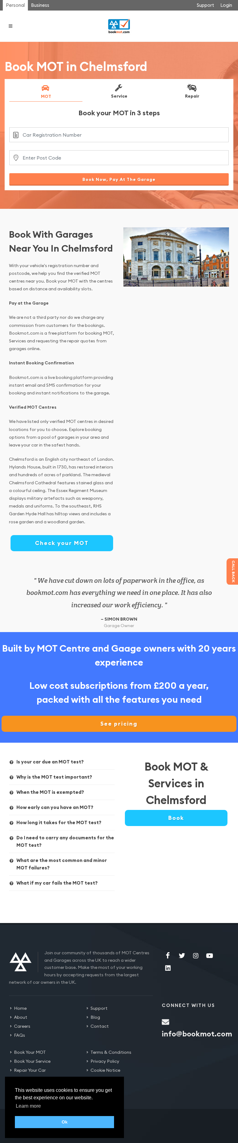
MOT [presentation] (46, 96)
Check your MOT (62, 543)
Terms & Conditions (110, 1052)
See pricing (119, 723)
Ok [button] (65, 1121)
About (20, 1017)
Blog (95, 1017)
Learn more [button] (28, 1106)
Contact (99, 1026)
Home (20, 1008)
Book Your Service (32, 1061)
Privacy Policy (104, 1061)
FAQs (19, 1035)
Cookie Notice (105, 1070)
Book (176, 817)
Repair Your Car (30, 1070)
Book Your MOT (30, 1052)
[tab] (45, 93)
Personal (15, 5)
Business (40, 5)
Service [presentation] (119, 95)
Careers (22, 1026)
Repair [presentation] (192, 95)
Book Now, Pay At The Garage (119, 179)
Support (205, 5)
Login (226, 5)
